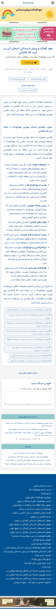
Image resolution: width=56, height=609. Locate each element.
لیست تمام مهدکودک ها (40, 489)
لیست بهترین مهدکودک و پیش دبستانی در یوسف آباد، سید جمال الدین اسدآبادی (29, 424)
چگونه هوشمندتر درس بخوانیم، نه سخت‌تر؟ (31, 536)
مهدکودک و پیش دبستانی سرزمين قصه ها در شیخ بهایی (28, 456)
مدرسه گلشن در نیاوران (40, 516)
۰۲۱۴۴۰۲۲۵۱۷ (37, 79)
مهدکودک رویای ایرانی (41, 543)
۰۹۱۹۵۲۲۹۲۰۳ (14, 41)
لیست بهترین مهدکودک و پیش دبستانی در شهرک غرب (28, 429)
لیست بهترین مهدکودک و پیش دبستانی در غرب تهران (29, 316)
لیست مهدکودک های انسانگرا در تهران (34, 501)
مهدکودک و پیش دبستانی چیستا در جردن (28, 453)
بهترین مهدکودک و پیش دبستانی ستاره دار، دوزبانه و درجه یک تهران (28, 324)
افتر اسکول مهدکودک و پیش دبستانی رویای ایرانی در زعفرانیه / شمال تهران (28, 547)
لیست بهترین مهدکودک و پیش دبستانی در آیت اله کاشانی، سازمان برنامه (28, 332)
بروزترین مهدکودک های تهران (38, 497)
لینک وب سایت (27, 90)
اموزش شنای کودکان (42, 539)
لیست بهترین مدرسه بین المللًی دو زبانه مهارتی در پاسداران (30, 570)
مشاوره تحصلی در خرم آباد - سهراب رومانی (32, 582)
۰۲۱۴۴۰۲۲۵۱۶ (17, 79)
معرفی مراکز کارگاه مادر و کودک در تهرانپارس (32, 505)
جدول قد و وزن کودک (41, 559)
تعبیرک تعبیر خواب (42, 555)
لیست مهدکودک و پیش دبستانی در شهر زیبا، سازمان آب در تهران (31, 349)
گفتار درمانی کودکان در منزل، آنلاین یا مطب (31, 512)
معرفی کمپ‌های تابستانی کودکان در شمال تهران (30, 524)
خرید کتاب (46, 567)
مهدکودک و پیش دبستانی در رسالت (35, 509)
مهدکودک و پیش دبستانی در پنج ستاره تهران (30, 355)
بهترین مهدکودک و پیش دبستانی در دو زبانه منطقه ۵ (28, 341)
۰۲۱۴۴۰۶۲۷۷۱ (14, 22)
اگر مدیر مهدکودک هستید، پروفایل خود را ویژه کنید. (30, 57)
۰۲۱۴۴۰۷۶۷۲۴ (42, 41)
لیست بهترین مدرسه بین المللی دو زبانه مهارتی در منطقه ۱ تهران (30, 574)
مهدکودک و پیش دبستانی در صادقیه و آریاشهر (29, 360)
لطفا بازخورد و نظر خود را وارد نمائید (36, 388)
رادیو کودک (46, 493)
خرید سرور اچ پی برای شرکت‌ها (38, 563)
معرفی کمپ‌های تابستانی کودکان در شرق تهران (30, 528)
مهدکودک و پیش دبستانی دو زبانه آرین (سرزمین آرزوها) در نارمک (28, 464)
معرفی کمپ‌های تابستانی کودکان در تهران (32, 520)
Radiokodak (28, 2)
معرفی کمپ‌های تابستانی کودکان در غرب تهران (30, 532)
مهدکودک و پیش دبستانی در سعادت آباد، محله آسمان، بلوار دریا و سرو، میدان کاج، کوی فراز (28, 433)
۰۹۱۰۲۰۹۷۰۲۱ (42, 22)
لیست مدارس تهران (42, 485)
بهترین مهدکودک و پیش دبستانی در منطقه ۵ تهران (27, 309)
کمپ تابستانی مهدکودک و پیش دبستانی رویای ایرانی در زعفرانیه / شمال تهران (28, 551)
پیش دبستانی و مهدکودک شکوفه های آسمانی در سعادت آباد (28, 460)
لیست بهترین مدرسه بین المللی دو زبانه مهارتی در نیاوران (30, 578)
